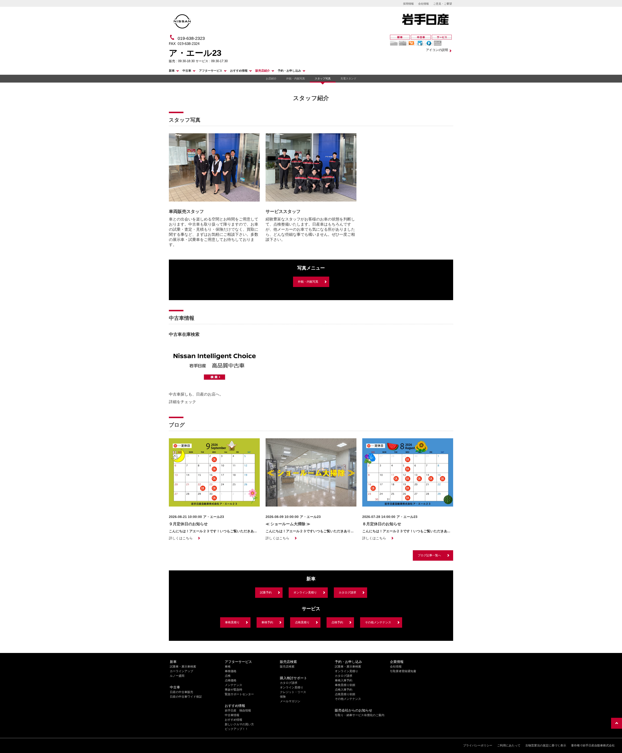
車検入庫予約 (343, 680)
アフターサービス (210, 70)
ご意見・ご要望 (442, 3)
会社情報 (423, 3)
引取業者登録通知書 (403, 671)
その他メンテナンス (378, 622)
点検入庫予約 (343, 689)
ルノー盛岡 (177, 675)
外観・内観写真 (295, 78)
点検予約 (337, 622)
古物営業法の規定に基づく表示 (545, 745)
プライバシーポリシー (477, 745)
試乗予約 (266, 592)
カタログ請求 (347, 592)
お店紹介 (271, 78)
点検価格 (230, 680)
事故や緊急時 (233, 689)
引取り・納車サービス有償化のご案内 (359, 715)
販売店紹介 (262, 70)
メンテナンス (233, 685)
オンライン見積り (305, 592)
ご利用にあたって (508, 745)
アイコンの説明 (437, 50)
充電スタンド (348, 78)
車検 (228, 666)
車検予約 (267, 622)
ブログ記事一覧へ (429, 555)
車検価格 (230, 671)
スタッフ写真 (323, 78)
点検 (228, 675)
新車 (172, 70)
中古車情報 (232, 715)
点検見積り (302, 622)
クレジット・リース (293, 692)
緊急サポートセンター (239, 694)
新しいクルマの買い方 (239, 724)
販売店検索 (287, 666)
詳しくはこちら (181, 538)
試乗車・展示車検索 (183, 666)
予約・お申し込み (289, 70)
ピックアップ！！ (236, 729)
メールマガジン (290, 701)
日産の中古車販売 (181, 692)
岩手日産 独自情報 (238, 710)
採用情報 (408, 3)
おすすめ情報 (239, 70)
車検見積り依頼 (345, 685)
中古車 (186, 70)
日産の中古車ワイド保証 (186, 696)
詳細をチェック (182, 402)
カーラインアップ (181, 671)
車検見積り (232, 622)
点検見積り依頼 (345, 694)
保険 (283, 696)
